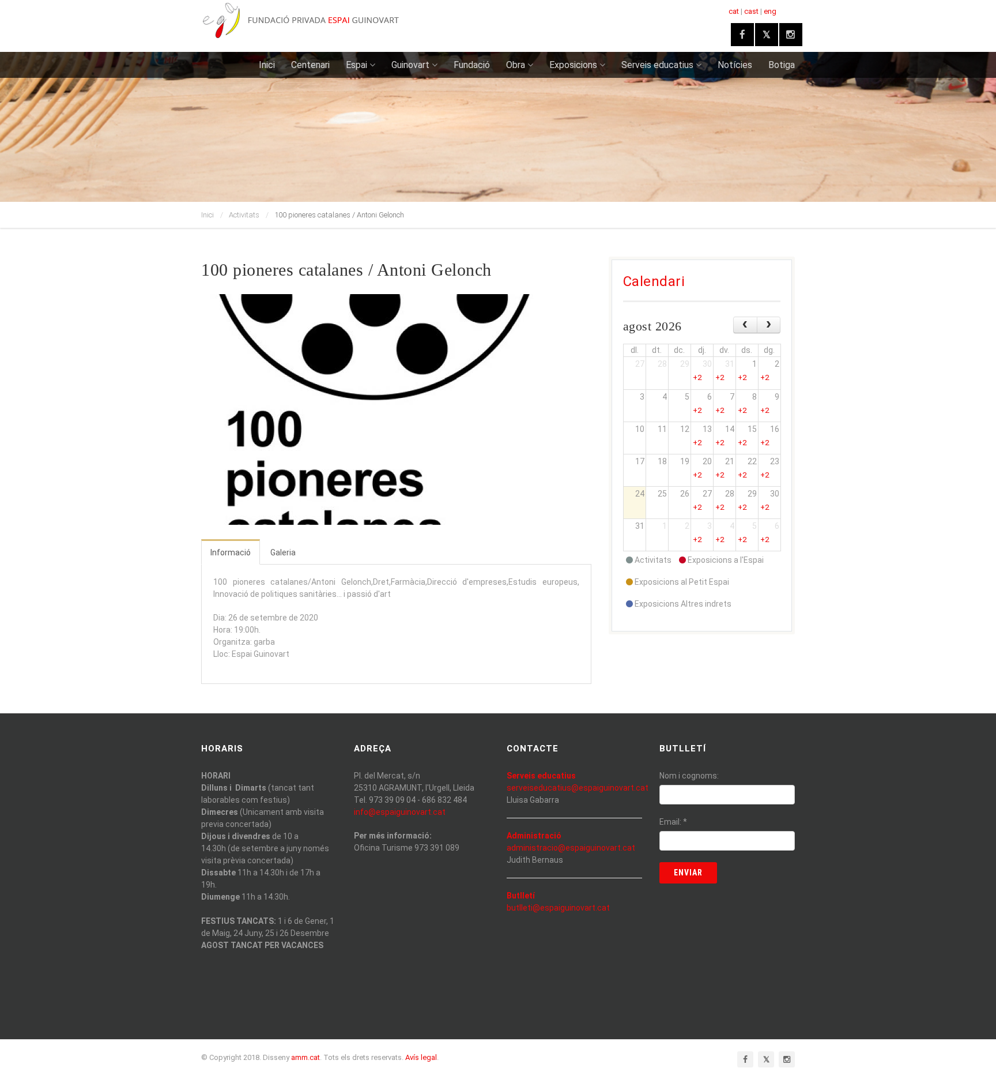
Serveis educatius (657, 64)
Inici (267, 64)
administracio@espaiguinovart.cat (571, 847)
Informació (230, 552)
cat (734, 11)
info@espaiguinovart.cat (400, 812)
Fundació (472, 64)
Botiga (781, 64)
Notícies (735, 64)
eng (770, 11)
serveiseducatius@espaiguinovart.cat (577, 787)
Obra (515, 64)
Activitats (244, 214)
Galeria (283, 552)
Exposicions (573, 64)
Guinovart (410, 64)
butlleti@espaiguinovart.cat (558, 907)
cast (751, 11)
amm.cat (305, 1057)
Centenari (310, 64)
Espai (356, 64)
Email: (673, 821)
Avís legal (421, 1057)
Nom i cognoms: (689, 775)
